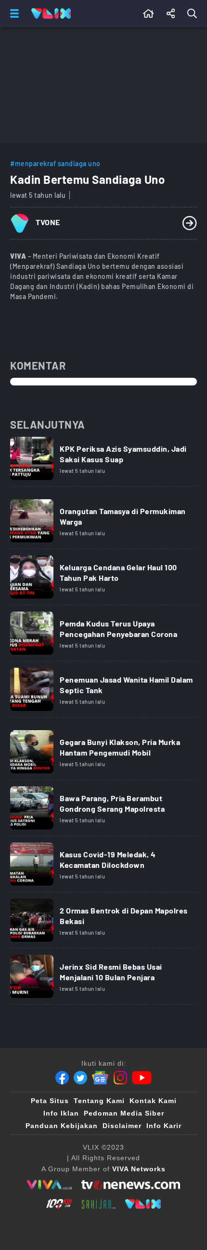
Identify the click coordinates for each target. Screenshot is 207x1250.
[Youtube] (142, 1077)
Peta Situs (50, 1101)
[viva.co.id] (49, 1185)
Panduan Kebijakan (62, 1126)
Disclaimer (122, 1126)
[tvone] (130, 1185)
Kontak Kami (153, 1101)
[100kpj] (59, 1204)
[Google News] (100, 1077)
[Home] (51, 13)
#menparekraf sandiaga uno (55, 163)
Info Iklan (61, 1113)
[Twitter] (80, 1077)
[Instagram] (120, 1077)
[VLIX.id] (143, 1204)
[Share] (170, 13)
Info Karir (163, 1126)
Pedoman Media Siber (124, 1113)
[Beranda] (148, 13)
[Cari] (194, 13)
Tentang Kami (99, 1101)
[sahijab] (99, 1204)
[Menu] (12, 13)
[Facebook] (62, 1077)
